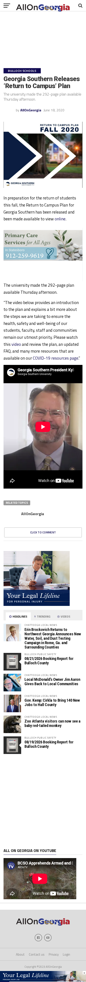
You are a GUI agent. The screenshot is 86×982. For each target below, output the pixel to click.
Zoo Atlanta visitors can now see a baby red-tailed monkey (52, 723)
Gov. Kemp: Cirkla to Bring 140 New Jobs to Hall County (52, 702)
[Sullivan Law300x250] (37, 604)
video (16, 344)
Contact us (37, 954)
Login (66, 954)
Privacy (54, 954)
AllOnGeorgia (30, 110)
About (20, 954)
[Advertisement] (43, 801)
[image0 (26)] (43, 280)
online (60, 219)
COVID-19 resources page (55, 358)
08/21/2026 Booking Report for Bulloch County (48, 660)
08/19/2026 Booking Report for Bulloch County (48, 744)
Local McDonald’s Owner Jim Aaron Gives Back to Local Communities (52, 681)
